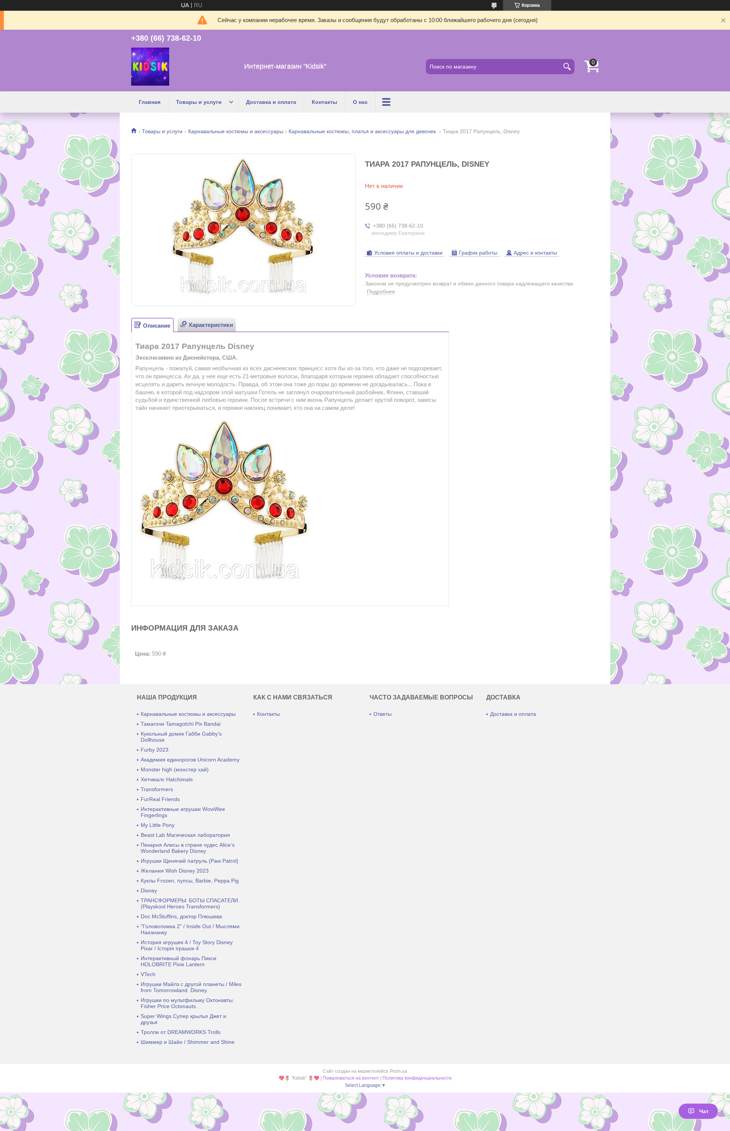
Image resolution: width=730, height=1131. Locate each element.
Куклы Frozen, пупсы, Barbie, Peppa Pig (190, 881)
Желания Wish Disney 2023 (175, 871)
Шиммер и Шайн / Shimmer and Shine (188, 1042)
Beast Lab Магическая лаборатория (185, 835)
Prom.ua (398, 1071)
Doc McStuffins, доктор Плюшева (181, 916)
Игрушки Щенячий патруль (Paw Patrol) (189, 861)
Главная (149, 102)
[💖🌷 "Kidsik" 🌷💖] (150, 67)
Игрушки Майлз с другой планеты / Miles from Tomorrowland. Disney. (191, 987)
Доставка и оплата (271, 102)
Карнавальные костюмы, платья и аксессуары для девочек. (363, 131)
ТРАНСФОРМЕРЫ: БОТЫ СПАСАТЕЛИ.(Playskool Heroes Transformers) (190, 903)
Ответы (382, 714)
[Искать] (566, 66)
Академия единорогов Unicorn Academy (190, 760)
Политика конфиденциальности (417, 1078)
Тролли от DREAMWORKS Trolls (181, 1032)
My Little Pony (158, 825)
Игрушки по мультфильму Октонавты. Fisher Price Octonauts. (187, 1003)
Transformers (157, 789)
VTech (148, 974)
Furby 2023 (154, 750)
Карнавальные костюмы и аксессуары (235, 131)
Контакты (324, 102)
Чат (704, 1111)
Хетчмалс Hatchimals (167, 779)
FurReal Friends (160, 799)
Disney (149, 890)
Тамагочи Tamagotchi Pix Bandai (181, 724)
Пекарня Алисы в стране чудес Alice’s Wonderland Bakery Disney (188, 848)
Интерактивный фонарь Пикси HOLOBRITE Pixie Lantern (178, 961)
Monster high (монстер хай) (175, 769)
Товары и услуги (199, 102)
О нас (360, 102)
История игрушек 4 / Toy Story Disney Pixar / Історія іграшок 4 (187, 945)
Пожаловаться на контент (351, 1078)
